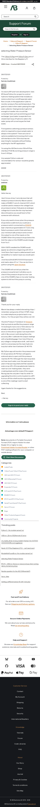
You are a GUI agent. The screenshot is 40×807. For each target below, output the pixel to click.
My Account (20, 697)
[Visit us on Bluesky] (6, 659)
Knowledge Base (20, 644)
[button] (5, 5)
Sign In (25, 35)
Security (20, 713)
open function (19, 265)
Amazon (29, 322)
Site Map (20, 791)
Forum (20, 738)
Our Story (20, 763)
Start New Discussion (15, 457)
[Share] (31, 64)
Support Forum (31, 41)
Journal (20, 774)
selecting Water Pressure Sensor (12, 559)
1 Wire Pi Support (21, 43)
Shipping (20, 702)
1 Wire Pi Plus (10, 57)
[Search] (21, 8)
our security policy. (22, 626)
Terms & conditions (20, 785)
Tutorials (20, 733)
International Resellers (20, 719)
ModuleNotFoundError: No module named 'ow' (17, 553)
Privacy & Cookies (20, 780)
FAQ (20, 749)
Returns (20, 708)
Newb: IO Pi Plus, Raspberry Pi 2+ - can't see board (17, 548)
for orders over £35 (20, 1)
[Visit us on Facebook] (20, 659)
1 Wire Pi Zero (23, 57)
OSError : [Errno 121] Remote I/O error (13, 535)
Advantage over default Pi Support (19, 431)
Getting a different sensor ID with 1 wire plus (15, 582)
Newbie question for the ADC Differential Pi (15, 571)
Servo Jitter (5, 576)
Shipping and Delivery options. (23, 604)
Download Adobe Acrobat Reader (14, 447)
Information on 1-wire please (17, 422)
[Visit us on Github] (6, 666)
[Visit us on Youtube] (33, 659)
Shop (20, 768)
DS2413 (28, 225)
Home (5, 41)
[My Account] (27, 8)
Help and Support (16, 41)
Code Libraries (20, 744)
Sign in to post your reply (18, 405)
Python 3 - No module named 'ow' (12, 530)
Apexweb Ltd (32, 804)
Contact (20, 691)
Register (15, 35)
